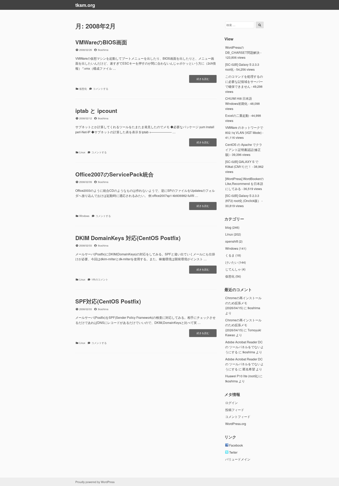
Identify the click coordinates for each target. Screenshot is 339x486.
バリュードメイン (237, 459)
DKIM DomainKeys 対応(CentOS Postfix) (127, 238)
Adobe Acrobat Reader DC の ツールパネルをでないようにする (244, 347)
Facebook (235, 445)
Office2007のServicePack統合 (114, 174)
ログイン (231, 402)
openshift (231, 241)
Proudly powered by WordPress (95, 482)
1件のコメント (99, 279)
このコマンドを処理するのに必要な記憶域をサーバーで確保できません (244, 81)
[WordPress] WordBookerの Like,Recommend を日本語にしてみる (244, 183)
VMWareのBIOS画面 (101, 42)
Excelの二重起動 (237, 115)
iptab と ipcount (96, 111)
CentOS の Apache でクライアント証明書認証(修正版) (243, 149)
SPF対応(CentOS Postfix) (108, 301)
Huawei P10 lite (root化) (242, 376)
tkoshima (103, 50)
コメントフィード (237, 416)
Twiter (232, 452)
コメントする (100, 88)
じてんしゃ (233, 269)
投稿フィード (234, 409)
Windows (84, 216)
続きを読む (202, 80)
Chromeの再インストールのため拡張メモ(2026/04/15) (243, 303)
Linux (82, 152)
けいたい (231, 262)
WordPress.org (235, 423)
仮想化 (83, 88)
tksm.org (85, 5)
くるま (230, 255)
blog (228, 227)
